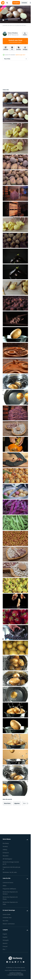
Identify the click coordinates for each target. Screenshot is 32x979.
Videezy (5, 849)
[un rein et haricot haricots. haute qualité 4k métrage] (16, 428)
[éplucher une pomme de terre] (16, 444)
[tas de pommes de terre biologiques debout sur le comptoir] (16, 240)
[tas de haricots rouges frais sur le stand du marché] (16, 507)
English (5, 934)
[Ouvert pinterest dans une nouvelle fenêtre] (15, 962)
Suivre (25, 35)
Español (5, 937)
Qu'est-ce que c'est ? (20, 54)
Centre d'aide (6, 914)
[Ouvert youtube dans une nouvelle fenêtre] (23, 962)
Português (6, 940)
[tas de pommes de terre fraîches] (16, 162)
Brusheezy (6, 843)
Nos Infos (5, 920)
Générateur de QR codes (10, 872)
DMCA (4, 885)
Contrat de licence (8, 882)
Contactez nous (7, 917)
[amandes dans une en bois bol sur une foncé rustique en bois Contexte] (16, 350)
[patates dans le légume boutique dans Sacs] (16, 412)
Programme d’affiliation (9, 889)
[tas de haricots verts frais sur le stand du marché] (16, 522)
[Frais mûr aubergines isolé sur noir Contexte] (16, 271)
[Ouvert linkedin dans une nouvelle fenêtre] (12, 962)
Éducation (5, 856)
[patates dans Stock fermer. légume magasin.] (16, 303)
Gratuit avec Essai (15, 41)
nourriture (7, 803)
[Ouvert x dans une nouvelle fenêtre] (21, 962)
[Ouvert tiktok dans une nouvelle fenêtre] (18, 962)
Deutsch (5, 943)
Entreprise (6, 852)
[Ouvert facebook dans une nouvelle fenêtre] (7, 962)
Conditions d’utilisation (15, 972)
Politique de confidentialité (16, 974)
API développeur (7, 859)
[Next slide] (25, 803)
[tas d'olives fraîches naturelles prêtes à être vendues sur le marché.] (16, 538)
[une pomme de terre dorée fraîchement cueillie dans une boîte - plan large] (16, 648)
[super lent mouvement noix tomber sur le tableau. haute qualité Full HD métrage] (16, 601)
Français (5, 946)
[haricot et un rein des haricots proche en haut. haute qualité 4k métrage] (16, 569)
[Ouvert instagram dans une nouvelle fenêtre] (10, 962)
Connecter (24, 2)
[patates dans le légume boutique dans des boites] (16, 193)
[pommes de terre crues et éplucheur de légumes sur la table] (16, 287)
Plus (4, 949)
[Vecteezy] (2, 2)
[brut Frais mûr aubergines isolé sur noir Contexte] (16, 256)
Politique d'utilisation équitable (15, 975)
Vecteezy (5, 846)
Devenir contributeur (9, 924)
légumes (17, 803)
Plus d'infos (7, 59)
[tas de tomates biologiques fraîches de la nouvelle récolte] (16, 585)
